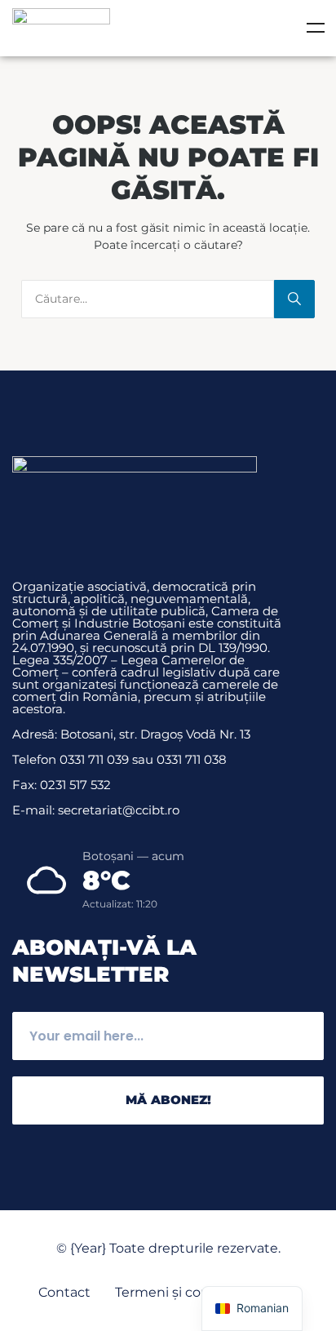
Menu (315, 27)
